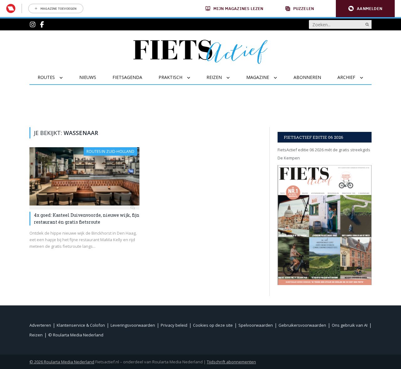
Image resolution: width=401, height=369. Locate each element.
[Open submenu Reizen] (232, 78)
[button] (365, 8)
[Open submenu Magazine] (279, 78)
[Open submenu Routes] (65, 78)
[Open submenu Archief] (365, 78)
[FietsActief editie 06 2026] (325, 225)
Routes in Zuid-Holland (110, 151)
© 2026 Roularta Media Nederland (61, 362)
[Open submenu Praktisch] (192, 78)
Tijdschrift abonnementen (231, 362)
